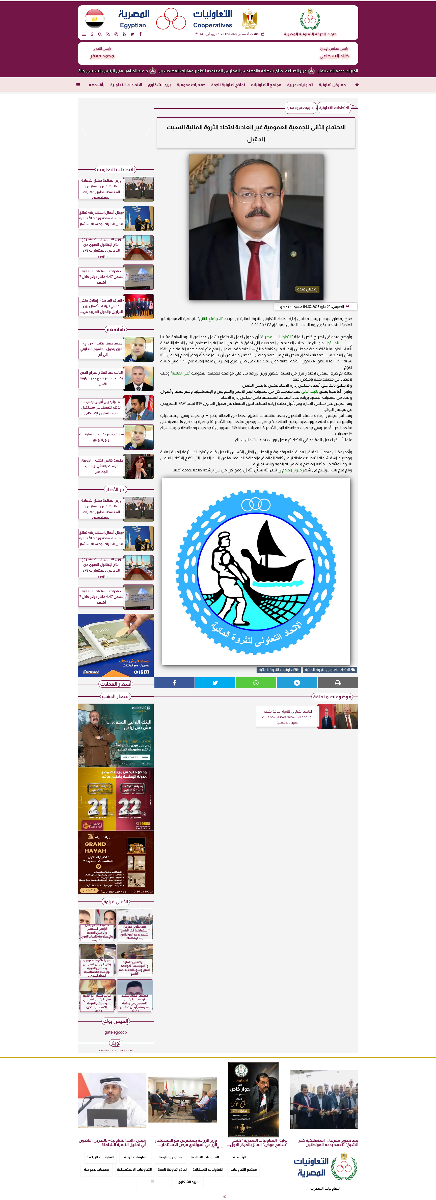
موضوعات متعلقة (332, 696)
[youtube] (124, 34)
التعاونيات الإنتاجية (205, 1157)
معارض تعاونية (332, 85)
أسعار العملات (115, 684)
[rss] (108, 34)
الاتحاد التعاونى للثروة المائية (328, 670)
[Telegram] (297, 682)
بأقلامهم (96, 85)
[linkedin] (116, 34)
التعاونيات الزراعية (100, 1157)
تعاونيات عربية (300, 85)
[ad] (116, 130)
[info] (92, 34)
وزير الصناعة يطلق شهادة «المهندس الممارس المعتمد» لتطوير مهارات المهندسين (273, 71)
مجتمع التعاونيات (266, 85)
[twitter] (132, 34)
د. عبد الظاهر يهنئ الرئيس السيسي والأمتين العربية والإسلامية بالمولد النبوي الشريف (113, 71)
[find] (100, 34)
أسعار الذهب (116, 696)
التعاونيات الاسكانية (208, 1169)
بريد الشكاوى (159, 85)
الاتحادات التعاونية (126, 85)
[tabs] (84, 34)
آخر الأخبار (116, 489)
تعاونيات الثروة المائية (276, 670)
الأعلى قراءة (115, 901)
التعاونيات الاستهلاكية (134, 1169)
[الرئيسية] (357, 85)
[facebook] (141, 34)
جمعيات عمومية (191, 85)
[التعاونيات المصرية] (116, 675)
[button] (83, 130)
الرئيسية (239, 1157)
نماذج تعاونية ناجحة (228, 85)
